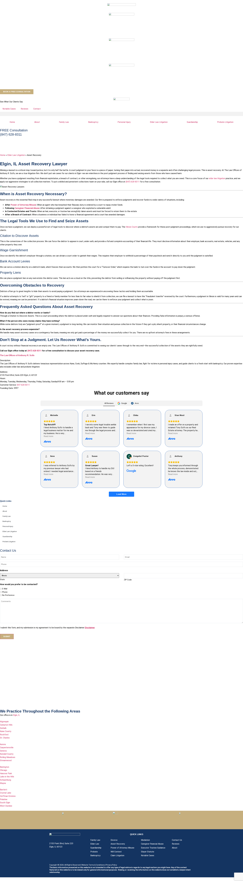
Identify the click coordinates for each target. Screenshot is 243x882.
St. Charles (5, 738)
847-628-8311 (23, 385)
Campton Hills (6, 725)
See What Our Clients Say (11, 102)
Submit (6, 636)
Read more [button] (48, 436)
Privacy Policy (111, 865)
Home (12, 122)
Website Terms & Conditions (93, 865)
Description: (5, 360)
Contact (37, 109)
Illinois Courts (132, 227)
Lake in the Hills (7, 776)
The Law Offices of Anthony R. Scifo (17, 355)
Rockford (4, 734)
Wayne (3, 783)
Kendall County (6, 754)
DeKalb (3, 728)
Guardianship (192, 122)
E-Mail (4, 589)
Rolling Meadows (7, 757)
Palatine (3, 799)
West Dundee (6, 806)
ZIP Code (128, 580)
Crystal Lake (5, 793)
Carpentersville (6, 747)
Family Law (64, 122)
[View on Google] (129, 456)
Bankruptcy (93, 122)
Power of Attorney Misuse (23, 205)
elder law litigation (217, 178)
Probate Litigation (9, 542)
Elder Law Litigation (159, 122)
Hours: (3, 378)
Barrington (4, 767)
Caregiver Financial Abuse (27, 208)
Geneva (3, 751)
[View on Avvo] (46, 415)
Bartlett (3, 789)
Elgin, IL (16, 715)
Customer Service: (8, 385)
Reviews (24, 109)
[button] (121, 114)
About (37, 122)
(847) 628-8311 (133, 182)
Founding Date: (6, 388)
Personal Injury (124, 122)
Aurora (3, 744)
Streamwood (6, 760)
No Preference (8, 595)
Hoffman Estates (8, 796)
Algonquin (4, 721)
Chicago (3, 770)
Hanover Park (6, 773)
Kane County (5, 731)
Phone (4, 592)
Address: (4, 372)
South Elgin (5, 802)
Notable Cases (9, 109)
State (2, 579)
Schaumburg (5, 780)
